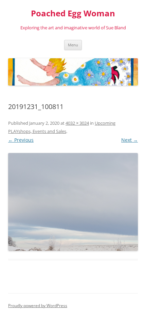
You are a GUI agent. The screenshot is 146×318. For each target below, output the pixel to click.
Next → (129, 140)
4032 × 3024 (77, 123)
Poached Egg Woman (73, 13)
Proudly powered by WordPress (37, 305)
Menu (73, 44)
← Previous (21, 140)
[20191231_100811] (73, 202)
